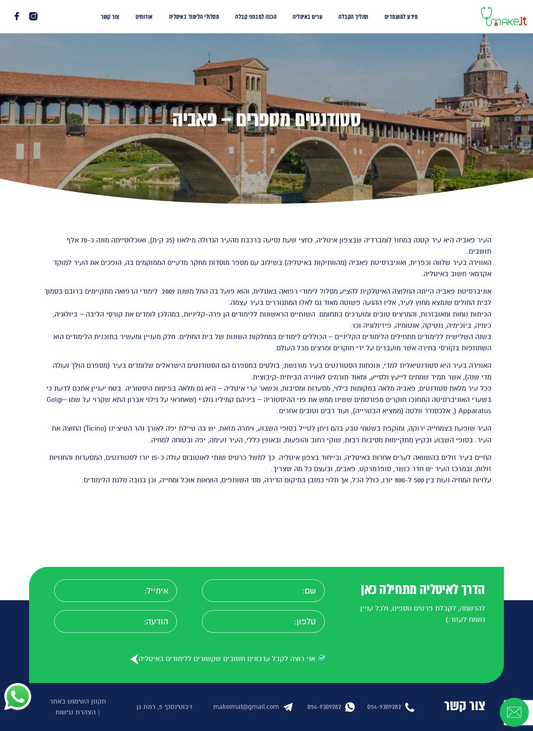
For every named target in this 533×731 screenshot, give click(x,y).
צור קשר (110, 16)
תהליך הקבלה (354, 16)
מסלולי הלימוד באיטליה (194, 16)
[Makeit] (504, 16)
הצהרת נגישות (75, 712)
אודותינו (144, 16)
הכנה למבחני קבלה (255, 16)
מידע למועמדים (401, 16)
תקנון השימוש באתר (78, 701)
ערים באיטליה (307, 16)
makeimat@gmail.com (246, 707)
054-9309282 (384, 707)
